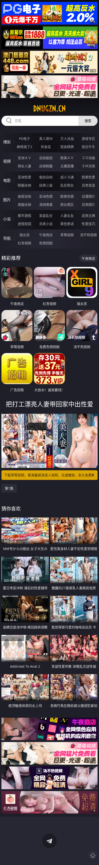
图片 (7, 199)
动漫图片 (88, 196)
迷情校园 (24, 223)
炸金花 (46, 146)
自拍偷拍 (46, 157)
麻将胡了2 (24, 146)
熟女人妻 (24, 166)
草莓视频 (67, 234)
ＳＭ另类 (88, 166)
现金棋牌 (67, 146)
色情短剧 (46, 243)
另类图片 (88, 204)
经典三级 (46, 185)
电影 (7, 180)
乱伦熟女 (67, 185)
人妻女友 (67, 215)
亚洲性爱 (24, 177)
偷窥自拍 (24, 196)
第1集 (9, 488)
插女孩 (24, 234)
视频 (7, 161)
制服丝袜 (24, 185)
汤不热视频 (88, 234)
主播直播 (67, 166)
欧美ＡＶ (67, 157)
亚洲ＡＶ (24, 157)
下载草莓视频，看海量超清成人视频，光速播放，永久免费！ (49, 475)
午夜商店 (46, 234)
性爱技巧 (88, 223)
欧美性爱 (88, 177)
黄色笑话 (67, 223)
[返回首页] (93, 855)
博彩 (7, 142)
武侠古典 (88, 215)
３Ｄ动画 (88, 157)
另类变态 (88, 185)
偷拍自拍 (46, 177)
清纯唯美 (46, 204)
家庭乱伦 (46, 215)
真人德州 (46, 138)
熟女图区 (67, 204)
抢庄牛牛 (88, 146)
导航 (7, 238)
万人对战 (67, 138)
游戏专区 (88, 138)
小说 (7, 219)
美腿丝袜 (24, 204)
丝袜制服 (46, 166)
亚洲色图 (46, 196)
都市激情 (24, 215)
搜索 (88, 120)
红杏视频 (24, 243)
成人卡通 (67, 177)
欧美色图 (67, 196)
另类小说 (46, 223)
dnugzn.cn (49, 108)
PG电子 (24, 138)
